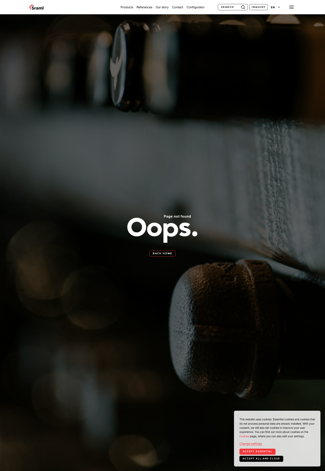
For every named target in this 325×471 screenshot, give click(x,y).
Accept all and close (261, 458)
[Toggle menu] (291, 7)
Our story (162, 7)
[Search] (243, 7)
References (144, 7)
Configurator (196, 7)
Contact (177, 7)
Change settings (250, 443)
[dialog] (277, 438)
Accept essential (257, 451)
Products (127, 7)
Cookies (244, 436)
